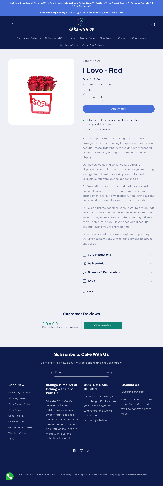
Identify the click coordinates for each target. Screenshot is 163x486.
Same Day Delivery (19, 393)
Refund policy (64, 475)
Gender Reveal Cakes (20, 427)
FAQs (11, 439)
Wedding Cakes (17, 433)
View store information (98, 129)
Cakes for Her (16, 422)
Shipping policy (117, 475)
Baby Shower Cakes (19, 404)
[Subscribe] (107, 373)
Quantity (87, 90)
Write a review (103, 325)
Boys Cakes (15, 410)
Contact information (138, 475)
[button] (12, 24)
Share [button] (89, 291)
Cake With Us (30, 474)
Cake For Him (16, 416)
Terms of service (99, 475)
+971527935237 (132, 392)
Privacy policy (81, 475)
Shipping (87, 84)
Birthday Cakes (17, 398)
